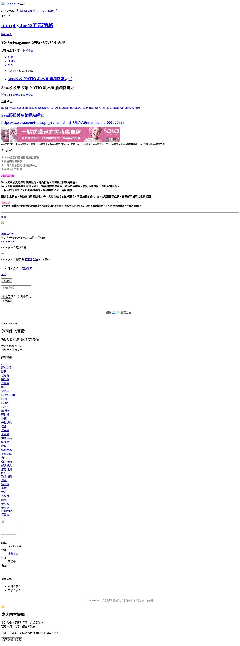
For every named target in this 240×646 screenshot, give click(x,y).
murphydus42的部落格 (27, 25)
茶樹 (4, 488)
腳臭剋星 (6, 367)
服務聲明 (151, 600)
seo (3, 472)
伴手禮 (5, 430)
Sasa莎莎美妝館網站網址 (22, 115)
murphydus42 (8, 241)
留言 (35, 259)
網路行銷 (6, 469)
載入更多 (7, 280)
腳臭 (4, 371)
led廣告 (5, 403)
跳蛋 (4, 446)
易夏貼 (5, 375)
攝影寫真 (28, 50)
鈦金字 (5, 406)
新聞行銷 (6, 476)
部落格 (12, 61)
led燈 (4, 399)
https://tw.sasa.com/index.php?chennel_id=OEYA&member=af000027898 (62, 122)
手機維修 (6, 454)
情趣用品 (6, 438)
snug (3, 216)
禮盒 (4, 426)
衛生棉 (5, 457)
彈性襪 (5, 414)
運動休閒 (27, 268)
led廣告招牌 (8, 395)
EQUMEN (7, 511)
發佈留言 (7, 300)
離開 (19, 639)
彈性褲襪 (6, 422)
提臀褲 (5, 514)
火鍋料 (5, 434)
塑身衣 (5, 504)
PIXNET (95, 600)
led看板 (5, 410)
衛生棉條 (6, 461)
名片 (10, 65)
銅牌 (4, 387)
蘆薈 (4, 480)
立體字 (5, 383)
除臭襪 (5, 379)
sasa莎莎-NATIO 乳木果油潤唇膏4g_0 (40, 79)
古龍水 (5, 496)
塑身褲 (5, 507)
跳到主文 (6, 34)
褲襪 (4, 418)
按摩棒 (5, 442)
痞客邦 (28, 259)
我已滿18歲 (8, 639)
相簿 (10, 57)
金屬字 (5, 391)
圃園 (4, 500)
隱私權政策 (138, 600)
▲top (4, 274)
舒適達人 (6, 465)
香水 (4, 492)
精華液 (5, 484)
